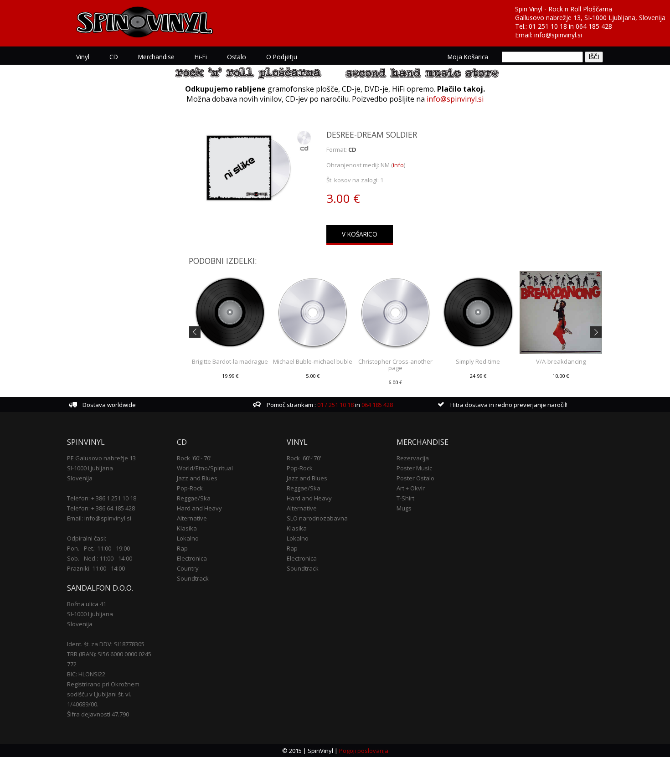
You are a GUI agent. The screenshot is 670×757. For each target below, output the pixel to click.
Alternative (192, 518)
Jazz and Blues (197, 478)
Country (188, 568)
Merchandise (156, 56)
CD (113, 56)
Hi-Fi (201, 56)
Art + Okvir (411, 488)
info (398, 165)
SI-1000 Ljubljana (90, 468)
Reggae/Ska (194, 498)
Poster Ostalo (415, 478)
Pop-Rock (190, 488)
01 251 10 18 (548, 26)
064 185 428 (594, 26)
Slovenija (80, 478)
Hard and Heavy (199, 508)
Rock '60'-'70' (194, 458)
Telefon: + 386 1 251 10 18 (101, 498)
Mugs (404, 508)
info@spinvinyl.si (558, 35)
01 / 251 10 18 (335, 405)
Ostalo (236, 56)
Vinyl (82, 56)
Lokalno (188, 538)
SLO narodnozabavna (317, 518)
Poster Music (414, 468)
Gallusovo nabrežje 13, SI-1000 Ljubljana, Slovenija (590, 17)
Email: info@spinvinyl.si (99, 518)
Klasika (187, 528)
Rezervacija (413, 458)
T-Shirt (405, 498)
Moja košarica (468, 56)
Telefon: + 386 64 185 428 (101, 508)
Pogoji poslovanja (363, 751)
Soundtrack (193, 578)
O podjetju (281, 56)
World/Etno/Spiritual (205, 468)
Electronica (192, 558)
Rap (182, 548)
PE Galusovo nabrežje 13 (101, 458)
